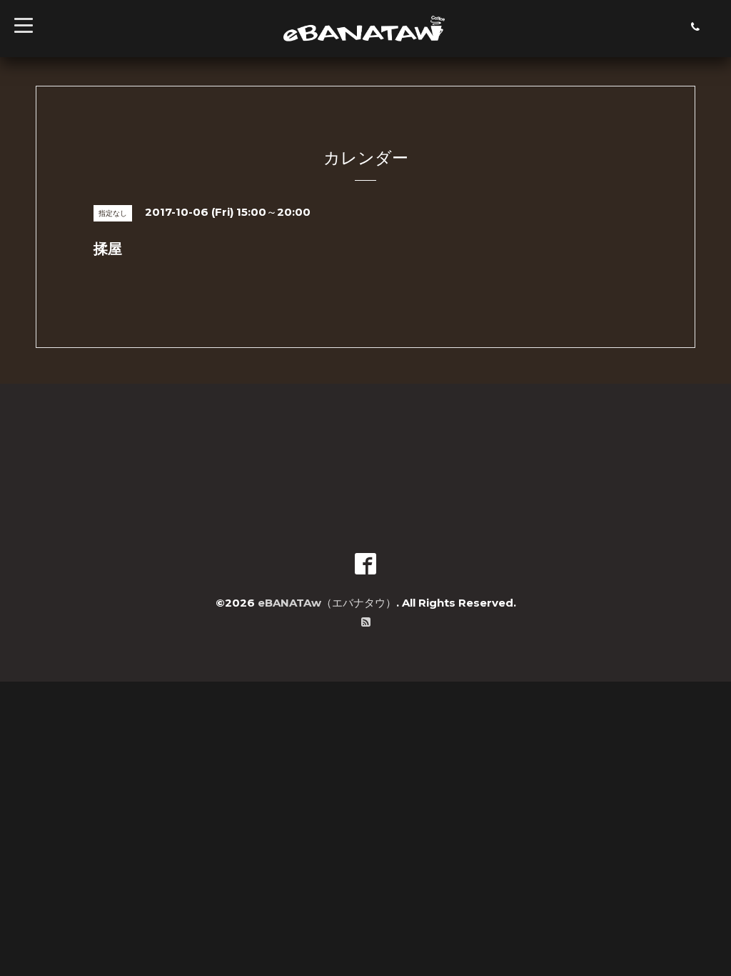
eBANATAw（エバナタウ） (327, 602)
